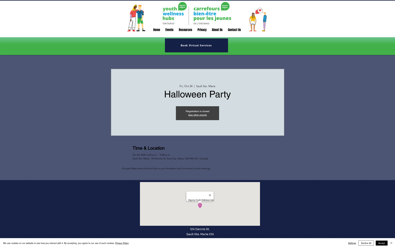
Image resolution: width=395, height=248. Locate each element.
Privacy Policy (122, 243)
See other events (197, 114)
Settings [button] (352, 243)
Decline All (366, 243)
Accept (381, 243)
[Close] (391, 243)
